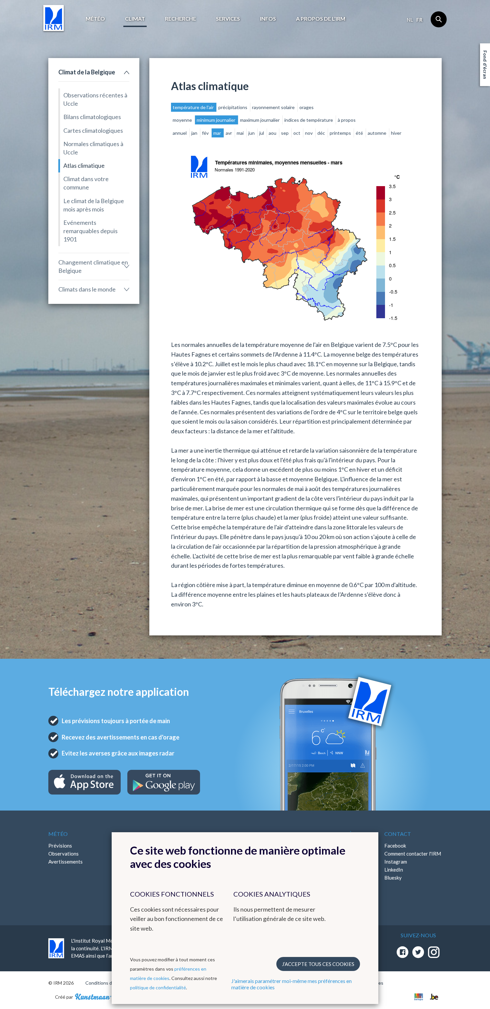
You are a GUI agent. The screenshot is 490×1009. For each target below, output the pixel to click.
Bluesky (393, 878)
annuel (180, 133)
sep (285, 133)
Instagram (395, 862)
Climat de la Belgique (86, 72)
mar (217, 133)
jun (252, 133)
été (360, 133)
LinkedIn (393, 870)
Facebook (395, 846)
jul (262, 133)
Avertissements (65, 862)
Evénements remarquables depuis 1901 (90, 231)
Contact (397, 834)
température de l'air (194, 107)
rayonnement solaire (274, 107)
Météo (95, 18)
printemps (341, 133)
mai (241, 133)
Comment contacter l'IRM (412, 854)
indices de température (309, 120)
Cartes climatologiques (93, 130)
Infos (268, 18)
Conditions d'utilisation (109, 983)
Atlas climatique (84, 165)
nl (410, 20)
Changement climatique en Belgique (93, 266)
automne (377, 133)
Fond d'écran (485, 64)
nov (309, 133)
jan (194, 133)
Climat (135, 18)
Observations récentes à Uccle (95, 99)
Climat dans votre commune (86, 183)
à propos (347, 120)
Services (228, 18)
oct (297, 133)
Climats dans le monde (87, 289)
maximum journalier (260, 120)
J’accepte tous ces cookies (318, 964)
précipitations (233, 107)
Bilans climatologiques (92, 116)
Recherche (180, 18)
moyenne (183, 120)
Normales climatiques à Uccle (93, 148)
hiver (396, 133)
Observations (63, 854)
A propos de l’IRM (320, 18)
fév (206, 133)
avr (229, 133)
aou (273, 133)
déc (321, 133)
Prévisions (60, 846)
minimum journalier (216, 120)
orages (306, 107)
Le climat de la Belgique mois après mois (93, 205)
